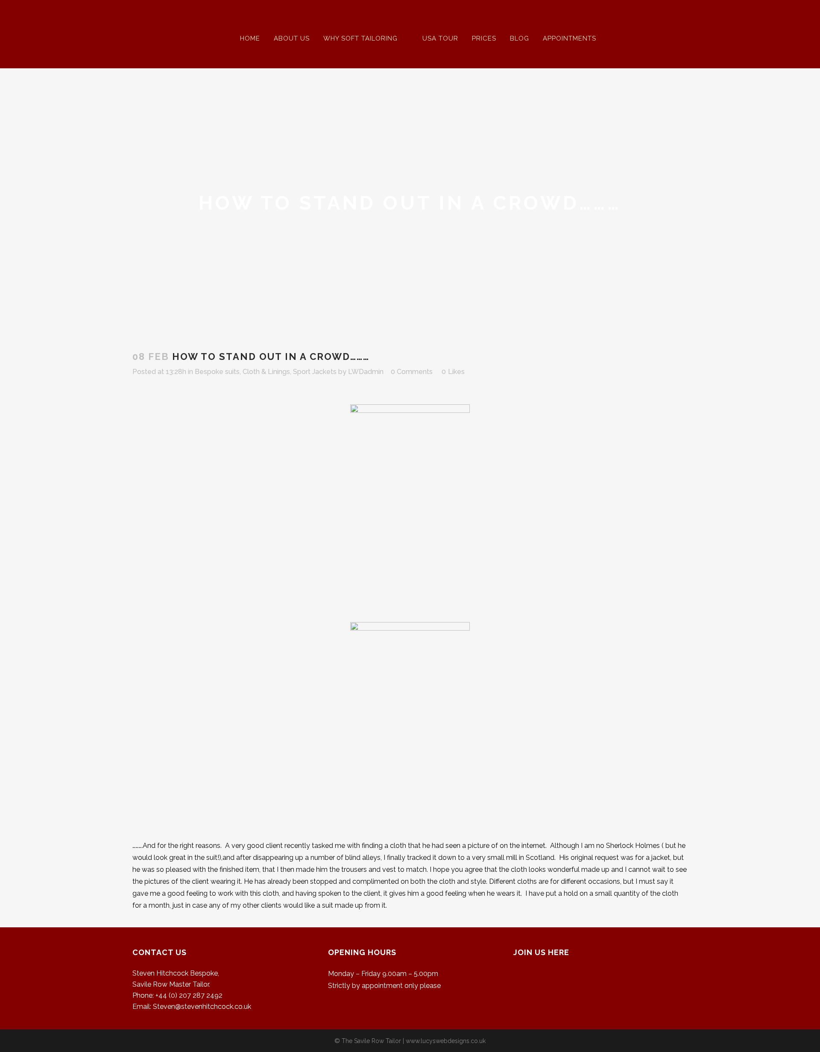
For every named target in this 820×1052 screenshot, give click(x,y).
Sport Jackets (315, 372)
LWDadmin (366, 372)
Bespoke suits (217, 372)
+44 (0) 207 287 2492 (189, 995)
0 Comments (412, 372)
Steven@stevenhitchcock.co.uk (202, 1006)
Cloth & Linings (266, 372)
